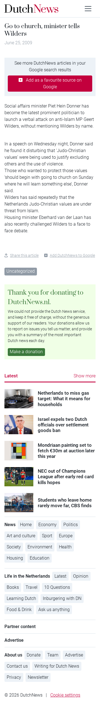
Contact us (17, 666)
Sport (47, 535)
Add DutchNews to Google (72, 255)
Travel (32, 587)
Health (65, 547)
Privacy (14, 677)
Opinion (80, 576)
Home (26, 524)
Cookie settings (65, 695)
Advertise (74, 655)
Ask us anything (54, 609)
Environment (40, 547)
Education (39, 558)
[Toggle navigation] (88, 8)
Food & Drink (19, 609)
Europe (65, 535)
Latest (11, 376)
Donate (34, 655)
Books (13, 587)
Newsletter (38, 677)
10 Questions (57, 587)
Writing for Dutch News (56, 666)
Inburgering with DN (62, 598)
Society (14, 547)
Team (52, 655)
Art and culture (21, 535)
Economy (47, 524)
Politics (70, 524)
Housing (15, 558)
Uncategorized (20, 271)
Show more (85, 376)
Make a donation (26, 351)
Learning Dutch (21, 598)
